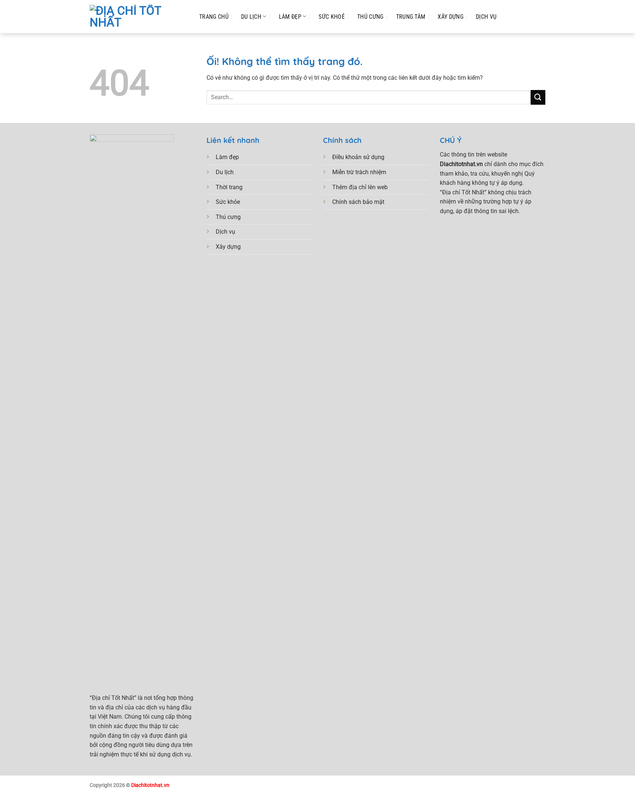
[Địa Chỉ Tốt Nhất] (137, 16)
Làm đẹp (290, 16)
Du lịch (225, 172)
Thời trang (229, 187)
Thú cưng (228, 216)
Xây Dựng (450, 16)
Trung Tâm (411, 16)
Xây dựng (228, 246)
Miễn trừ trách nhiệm (359, 172)
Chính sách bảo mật (358, 201)
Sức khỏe (228, 201)
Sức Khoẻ (332, 16)
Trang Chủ (214, 16)
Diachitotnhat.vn (150, 785)
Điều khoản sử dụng (358, 157)
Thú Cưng (370, 16)
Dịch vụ (225, 231)
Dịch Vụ (486, 16)
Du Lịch (251, 16)
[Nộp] (538, 97)
